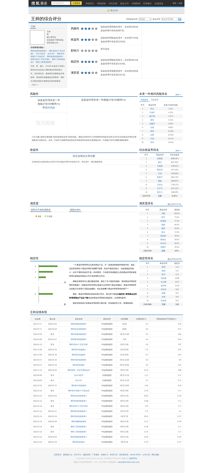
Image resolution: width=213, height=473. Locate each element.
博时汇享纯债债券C (44, 62)
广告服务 (95, 455)
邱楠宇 (163, 247)
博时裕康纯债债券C (39, 51)
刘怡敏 (163, 278)
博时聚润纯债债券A (78, 411)
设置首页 (57, 455)
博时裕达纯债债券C (79, 329)
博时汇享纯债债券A (78, 427)
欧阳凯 (163, 236)
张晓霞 (160, 158)
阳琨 (163, 267)
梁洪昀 (163, 286)
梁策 (152, 131)
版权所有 (133, 458)
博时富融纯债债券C (79, 324)
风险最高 (154, 100)
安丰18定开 (41, 54)
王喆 (160, 173)
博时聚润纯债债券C (79, 339)
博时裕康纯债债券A (55, 56)
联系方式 (114, 455)
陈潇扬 (163, 221)
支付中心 (77, 455)
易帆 (160, 181)
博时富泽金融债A (78, 350)
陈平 (163, 217)
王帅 (160, 196)
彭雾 (152, 135)
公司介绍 (146, 455)
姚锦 (163, 271)
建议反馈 (114, 10)
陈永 (163, 232)
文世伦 (160, 185)
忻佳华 (163, 243)
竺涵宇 (152, 112)
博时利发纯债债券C (79, 360)
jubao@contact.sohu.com (128, 462)
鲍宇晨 (152, 116)
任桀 (152, 127)
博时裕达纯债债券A (78, 396)
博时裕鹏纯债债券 (78, 421)
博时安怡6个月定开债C (78, 344)
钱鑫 (163, 225)
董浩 (160, 162)
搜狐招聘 (86, 455)
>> (37, 85)
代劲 (152, 139)
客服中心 (105, 455)
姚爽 (163, 293)
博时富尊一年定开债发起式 (79, 370)
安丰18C (51, 54)
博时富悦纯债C (79, 365)
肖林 (163, 297)
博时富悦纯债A (78, 442)
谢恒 (152, 120)
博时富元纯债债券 (78, 385)
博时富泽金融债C (79, 355)
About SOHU (135, 455)
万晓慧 (160, 166)
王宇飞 (160, 188)
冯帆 (163, 213)
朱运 (152, 109)
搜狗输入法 (67, 455)
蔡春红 (163, 240)
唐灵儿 (160, 192)
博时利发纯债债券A (78, 416)
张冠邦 (163, 301)
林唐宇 (160, 177)
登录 (174, 3)
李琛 (152, 142)
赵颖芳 (152, 124)
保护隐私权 (123, 455)
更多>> (178, 95)
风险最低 (144, 100)
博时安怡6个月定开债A (40, 59)
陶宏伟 (160, 170)
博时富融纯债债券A (78, 437)
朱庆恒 (163, 289)
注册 (180, 3)
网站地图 (155, 455)
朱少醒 (163, 282)
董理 (163, 228)
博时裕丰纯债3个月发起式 (79, 391)
